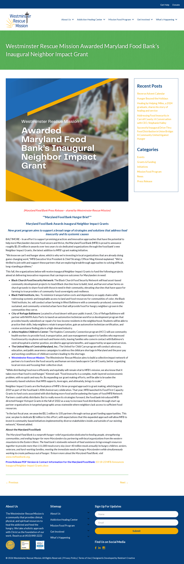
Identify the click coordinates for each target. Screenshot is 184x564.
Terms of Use (84, 558)
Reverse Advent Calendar (151, 93)
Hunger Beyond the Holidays (152, 98)
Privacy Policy (70, 558)
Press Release (144, 181)
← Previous (12, 482)
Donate (176, 4)
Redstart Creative (126, 558)
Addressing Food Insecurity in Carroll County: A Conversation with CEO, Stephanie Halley (154, 119)
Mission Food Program (119, 19)
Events (140, 157)
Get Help (164, 4)
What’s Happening (165, 19)
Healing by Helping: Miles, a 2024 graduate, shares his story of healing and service (154, 107)
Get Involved (143, 19)
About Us (66, 19)
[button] (73, 19)
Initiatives (142, 166)
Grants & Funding (146, 161)
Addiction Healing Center (89, 19)
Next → (124, 482)
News (140, 176)
